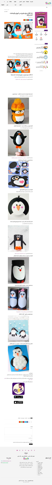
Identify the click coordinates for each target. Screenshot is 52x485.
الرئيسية (8, 9)
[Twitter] (30, 20)
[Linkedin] (28, 450)
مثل (36, 32)
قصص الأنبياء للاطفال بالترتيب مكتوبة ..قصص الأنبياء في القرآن (40, 48)
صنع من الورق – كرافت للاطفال (21, 79)
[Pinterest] (28, 20)
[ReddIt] (24, 20)
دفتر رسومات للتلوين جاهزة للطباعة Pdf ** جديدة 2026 (40, 57)
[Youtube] (17, 450)
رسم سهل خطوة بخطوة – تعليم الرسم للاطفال (19, 157)
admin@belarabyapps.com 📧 (6, 461)
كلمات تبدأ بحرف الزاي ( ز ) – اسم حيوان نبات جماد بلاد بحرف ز (40, 62)
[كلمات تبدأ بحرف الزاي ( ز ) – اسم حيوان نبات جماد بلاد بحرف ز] (46, 62)
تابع (45, 32)
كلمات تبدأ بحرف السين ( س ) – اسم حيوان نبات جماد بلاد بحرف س (40, 67)
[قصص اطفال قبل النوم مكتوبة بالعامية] (46, 52)
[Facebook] (32, 20)
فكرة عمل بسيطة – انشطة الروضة (23, 311)
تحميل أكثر (41, 70)
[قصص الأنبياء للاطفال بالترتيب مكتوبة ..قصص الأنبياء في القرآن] (46, 47)
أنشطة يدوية (5, 9)
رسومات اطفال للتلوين (41, 56)
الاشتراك (41, 37)
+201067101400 (5, 463)
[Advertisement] (18, 46)
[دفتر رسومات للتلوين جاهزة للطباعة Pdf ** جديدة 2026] (46, 57)
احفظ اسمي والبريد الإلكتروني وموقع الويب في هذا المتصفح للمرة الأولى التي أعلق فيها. (22, 442)
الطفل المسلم (42, 46)
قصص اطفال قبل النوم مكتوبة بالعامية (40, 52)
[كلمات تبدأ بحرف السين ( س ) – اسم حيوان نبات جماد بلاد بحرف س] (46, 67)
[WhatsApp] (26, 20)
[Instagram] (31, 450)
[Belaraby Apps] (48, 3)
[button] (47, 7)
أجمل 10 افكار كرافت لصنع (20, 253)
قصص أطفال (42, 51)
